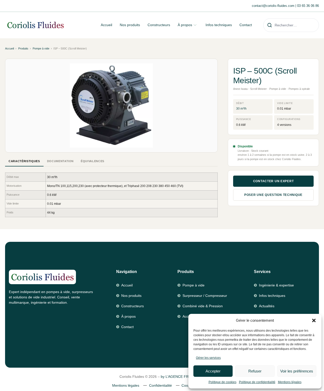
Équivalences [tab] (92, 161)
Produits (23, 48)
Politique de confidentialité (257, 382)
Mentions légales (289, 382)
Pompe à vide (41, 48)
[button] (313, 320)
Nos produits (130, 25)
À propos (185, 25)
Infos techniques (219, 25)
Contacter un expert (273, 181)
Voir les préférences (296, 371)
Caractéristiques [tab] (24, 161)
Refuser (254, 371)
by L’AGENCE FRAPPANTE (183, 377)
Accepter (213, 371)
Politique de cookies (222, 382)
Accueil (106, 25)
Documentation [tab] (60, 161)
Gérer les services (208, 358)
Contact (245, 25)
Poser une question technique (273, 195)
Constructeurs (159, 25)
